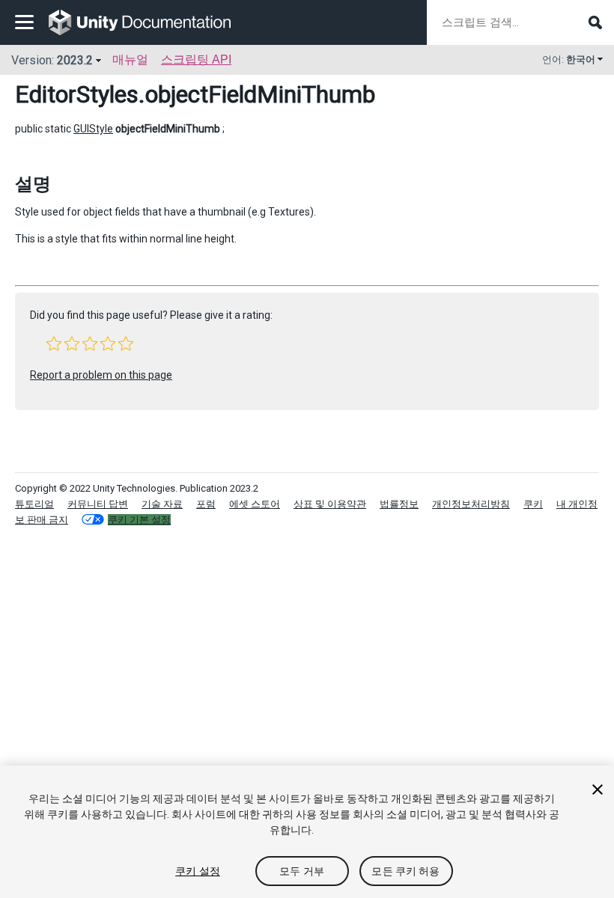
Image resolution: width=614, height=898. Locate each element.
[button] (54, 343)
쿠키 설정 (197, 871)
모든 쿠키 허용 (405, 871)
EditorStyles (77, 94)
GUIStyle (93, 129)
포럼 (206, 504)
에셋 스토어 (254, 504)
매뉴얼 (130, 59)
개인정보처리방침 (471, 504)
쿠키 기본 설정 (139, 519)
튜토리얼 (34, 504)
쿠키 (533, 504)
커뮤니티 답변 (97, 504)
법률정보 (399, 504)
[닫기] (598, 789)
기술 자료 (162, 504)
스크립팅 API (196, 59)
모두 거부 (301, 871)
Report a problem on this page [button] (101, 375)
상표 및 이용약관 (330, 504)
